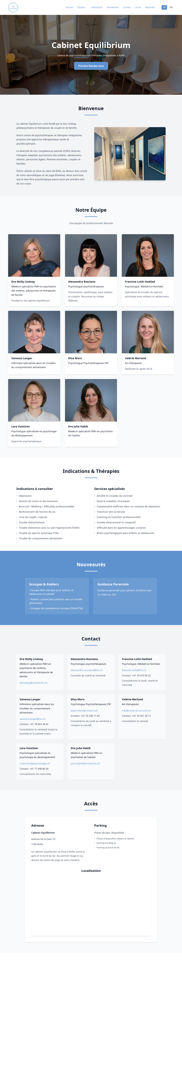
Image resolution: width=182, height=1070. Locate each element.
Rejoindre (150, 7)
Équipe (80, 7)
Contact (127, 7)
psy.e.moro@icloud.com (84, 710)
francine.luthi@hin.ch (134, 670)
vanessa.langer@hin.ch (33, 719)
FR (164, 7)
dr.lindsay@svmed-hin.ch (34, 682)
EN (171, 7)
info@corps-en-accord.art (136, 710)
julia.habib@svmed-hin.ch (85, 763)
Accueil (69, 7)
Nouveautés (113, 7)
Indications (96, 7)
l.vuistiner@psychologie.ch (35, 763)
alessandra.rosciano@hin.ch (86, 670)
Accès (138, 7)
